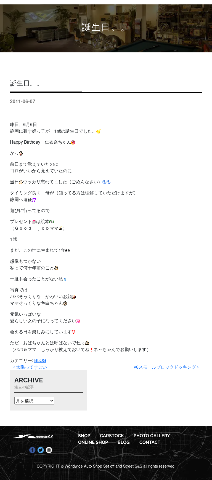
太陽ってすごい (31, 367)
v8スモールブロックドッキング (165, 367)
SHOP (84, 435)
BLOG (40, 360)
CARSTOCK (112, 435)
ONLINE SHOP (93, 442)
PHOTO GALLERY (152, 435)
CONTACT (149, 442)
